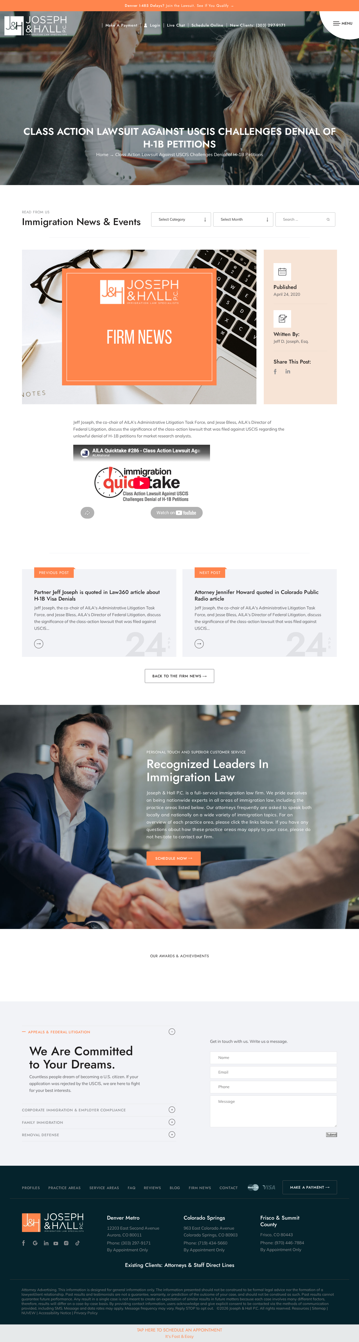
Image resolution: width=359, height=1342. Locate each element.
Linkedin (46, 1243)
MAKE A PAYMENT (307, 1187)
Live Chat (176, 25)
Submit (332, 1134)
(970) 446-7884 (289, 1242)
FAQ (131, 1188)
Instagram (67, 1243)
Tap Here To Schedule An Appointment (179, 1333)
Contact (229, 1188)
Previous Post (54, 572)
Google (35, 1243)
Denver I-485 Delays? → (179, 6)
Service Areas (104, 1188)
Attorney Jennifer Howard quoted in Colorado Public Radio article (257, 595)
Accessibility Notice (55, 1313)
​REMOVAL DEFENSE (40, 1135)
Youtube (56, 1243)
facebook (276, 371)
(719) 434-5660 (212, 1242)
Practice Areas (64, 1188)
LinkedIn (287, 371)
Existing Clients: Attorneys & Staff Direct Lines (179, 1265)
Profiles (31, 1188)
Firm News (200, 1188)
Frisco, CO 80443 (276, 1234)
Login (155, 25)
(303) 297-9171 (270, 25)
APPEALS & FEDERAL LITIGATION (59, 1032)
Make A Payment (121, 25)
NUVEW (28, 1313)
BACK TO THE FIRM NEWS (176, 676)
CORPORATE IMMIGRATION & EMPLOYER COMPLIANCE (74, 1110)
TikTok (77, 1243)
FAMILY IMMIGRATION (42, 1122)
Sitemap (319, 1308)
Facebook (25, 1243)
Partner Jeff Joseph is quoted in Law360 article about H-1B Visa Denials (97, 595)
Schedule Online (207, 25)
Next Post (210, 572)
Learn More (38, 643)
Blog (175, 1188)
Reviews (152, 1188)
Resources (300, 1308)
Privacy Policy (86, 1313)
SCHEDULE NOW (171, 858)
